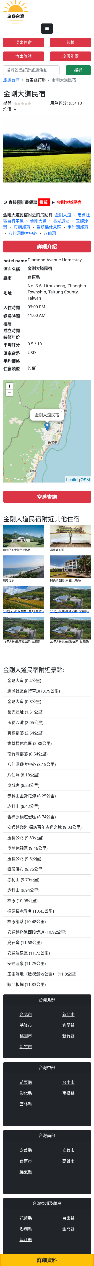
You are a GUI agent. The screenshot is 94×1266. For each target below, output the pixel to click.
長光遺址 (61, 221)
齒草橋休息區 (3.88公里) (29, 743)
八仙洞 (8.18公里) (23, 775)
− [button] (9, 393)
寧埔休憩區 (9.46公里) (27, 848)
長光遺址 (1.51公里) (25, 712)
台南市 (26, 1161)
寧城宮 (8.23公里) (23, 785)
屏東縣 (26, 1171)
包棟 (70, 42)
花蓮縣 (26, 1218)
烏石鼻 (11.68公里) (24, 942)
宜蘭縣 (68, 1025)
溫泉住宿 (23, 42)
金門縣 (68, 1229)
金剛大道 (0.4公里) (24, 680)
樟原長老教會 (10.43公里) (30, 911)
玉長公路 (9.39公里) (25, 837)
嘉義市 (68, 1150)
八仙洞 (50, 233)
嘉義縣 (26, 1150)
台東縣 (68, 1218)
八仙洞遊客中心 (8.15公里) (31, 764)
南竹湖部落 (78, 227)
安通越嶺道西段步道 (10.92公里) (36, 932)
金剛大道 (63, 215)
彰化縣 (26, 1093)
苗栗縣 (26, 1082)
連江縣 (26, 1239)
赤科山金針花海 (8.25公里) (31, 796)
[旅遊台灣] (15, 11)
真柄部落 (22, 227)
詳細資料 (47, 1260)
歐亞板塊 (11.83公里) (26, 984)
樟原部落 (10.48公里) (26, 921)
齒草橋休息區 (49, 227)
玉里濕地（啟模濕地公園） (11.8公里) (41, 974)
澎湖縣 (26, 1229)
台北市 (26, 1014)
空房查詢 (47, 496)
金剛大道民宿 (69, 202)
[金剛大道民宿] (47, 149)
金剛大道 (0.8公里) (24, 701)
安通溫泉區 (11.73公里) (28, 953)
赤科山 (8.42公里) (23, 806)
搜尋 (78, 70)
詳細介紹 (47, 246)
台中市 (68, 1082)
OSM (85, 479)
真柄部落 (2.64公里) (25, 733)
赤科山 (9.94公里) (23, 890)
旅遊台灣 (11, 80)
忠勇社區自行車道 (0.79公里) (33, 691)
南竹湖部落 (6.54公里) (27, 754)
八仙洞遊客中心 (22, 233)
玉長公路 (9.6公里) (24, 858)
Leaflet (72, 479)
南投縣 (68, 1093)
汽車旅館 (23, 56)
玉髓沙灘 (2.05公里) (25, 722)
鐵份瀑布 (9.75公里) (25, 869)
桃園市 (26, 1036)
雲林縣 (26, 1104)
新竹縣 (68, 1036)
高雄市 (68, 1161)
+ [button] (9, 386)
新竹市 (26, 1046)
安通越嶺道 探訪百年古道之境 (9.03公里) (44, 827)
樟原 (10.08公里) (22, 900)
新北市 (68, 1014)
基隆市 (26, 1025)
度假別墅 (70, 56)
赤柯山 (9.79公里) (23, 879)
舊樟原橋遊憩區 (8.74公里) (31, 816)
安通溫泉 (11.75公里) (26, 963)
